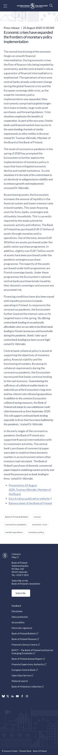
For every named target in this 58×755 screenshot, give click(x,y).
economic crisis (39, 524)
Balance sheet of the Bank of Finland (30, 503)
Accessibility (18, 622)
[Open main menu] (8, 6)
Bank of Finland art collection (26, 686)
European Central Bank (23, 669)
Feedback (16, 605)
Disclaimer (17, 611)
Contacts (16, 554)
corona (37, 516)
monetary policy (36, 532)
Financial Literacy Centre (24, 644)
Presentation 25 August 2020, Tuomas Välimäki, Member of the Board (30, 490)
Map (14, 557)
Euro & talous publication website (29, 498)
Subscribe (21, 593)
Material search (20, 681)
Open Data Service (21, 675)
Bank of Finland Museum (24, 639)
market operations (14, 532)
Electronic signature (22, 628)
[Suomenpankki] (32, 6)
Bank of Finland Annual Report (27, 658)
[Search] (50, 5)
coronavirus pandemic (16, 524)
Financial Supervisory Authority (28, 664)
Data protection (20, 616)
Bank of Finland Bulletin (16, 516)
